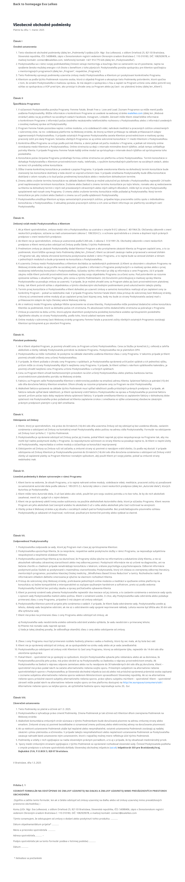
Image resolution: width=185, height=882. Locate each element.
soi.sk (113, 747)
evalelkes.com (135, 113)
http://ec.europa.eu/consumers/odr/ (142, 682)
